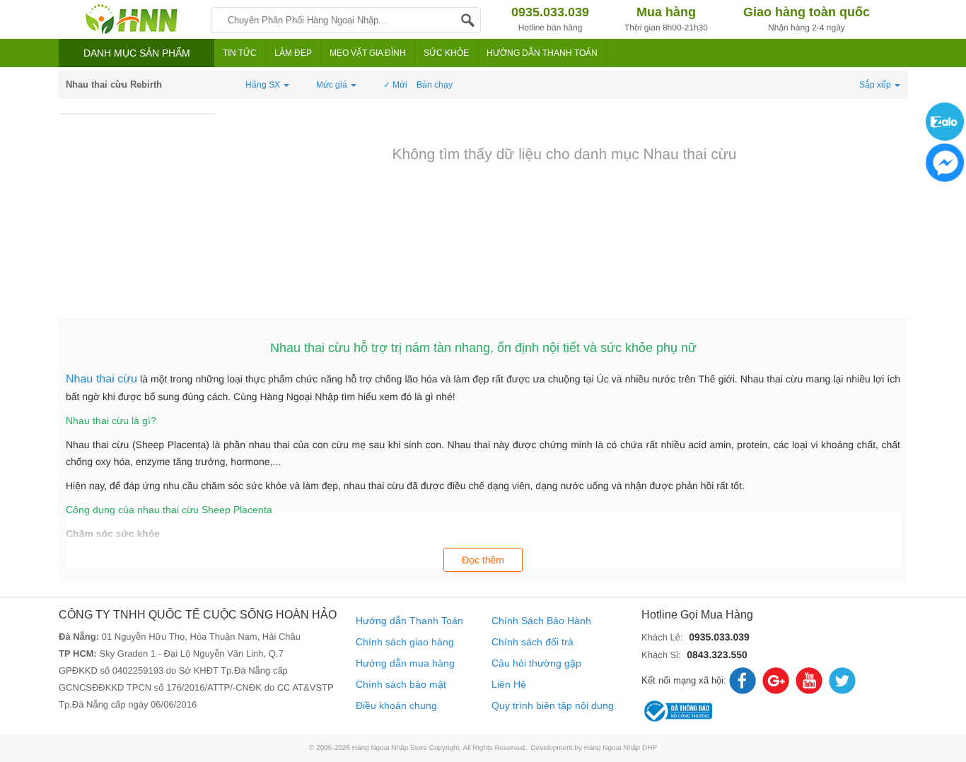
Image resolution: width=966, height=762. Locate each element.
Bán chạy (435, 85)
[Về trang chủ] (131, 19)
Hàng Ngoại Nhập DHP (620, 748)
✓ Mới (395, 85)
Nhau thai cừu (101, 379)
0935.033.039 (719, 637)
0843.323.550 (717, 654)
